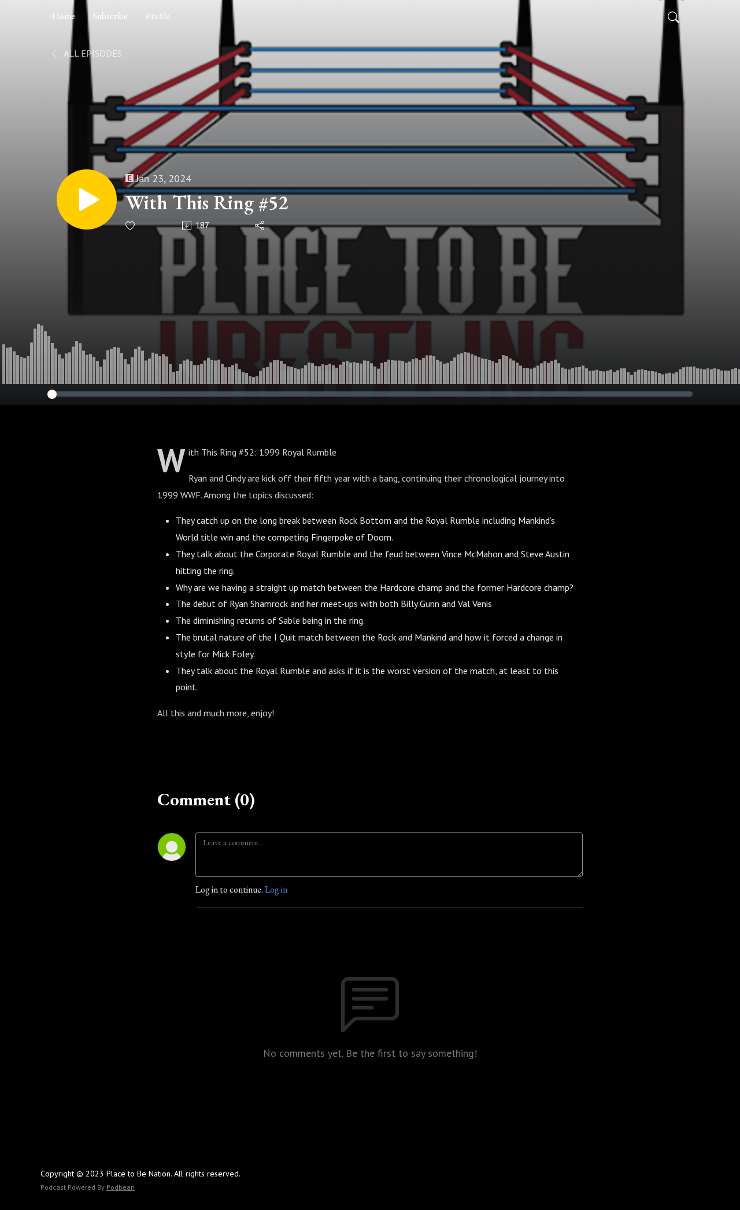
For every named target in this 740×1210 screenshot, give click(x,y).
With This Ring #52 (206, 202)
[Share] (260, 225)
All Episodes (92, 53)
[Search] (673, 16)
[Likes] (131, 226)
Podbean (120, 1187)
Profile (158, 16)
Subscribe (110, 16)
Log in (276, 889)
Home (63, 16)
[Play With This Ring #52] (87, 199)
